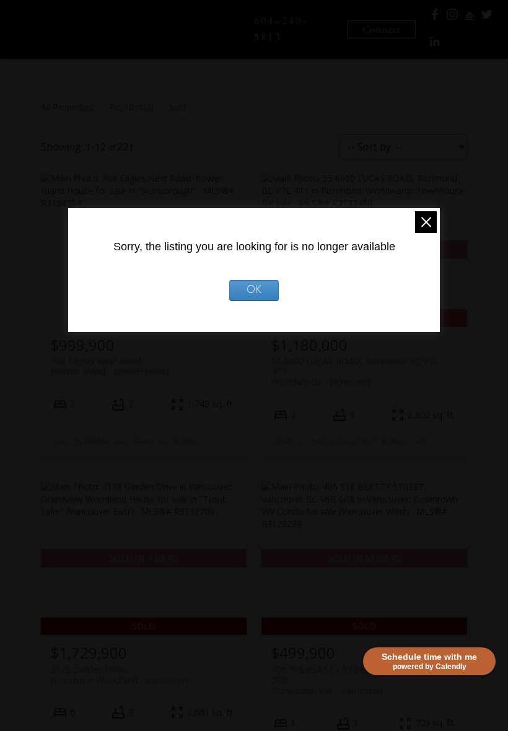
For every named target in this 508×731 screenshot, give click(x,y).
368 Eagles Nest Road (110, 366)
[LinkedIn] (434, 45)
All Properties (67, 107)
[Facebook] (434, 17)
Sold (177, 107)
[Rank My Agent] (469, 19)
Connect (381, 30)
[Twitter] (487, 17)
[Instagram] (452, 17)
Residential (131, 107)
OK (254, 290)
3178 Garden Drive (120, 674)
